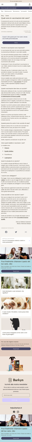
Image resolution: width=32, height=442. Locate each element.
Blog (2, 11)
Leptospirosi (8, 157)
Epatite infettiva (9, 151)
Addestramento (8, 11)
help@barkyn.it (16, 408)
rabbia (3, 180)
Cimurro (7, 148)
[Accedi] (29, 4)
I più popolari (24, 11)
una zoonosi (17, 81)
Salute (7, 15)
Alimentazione (16, 11)
